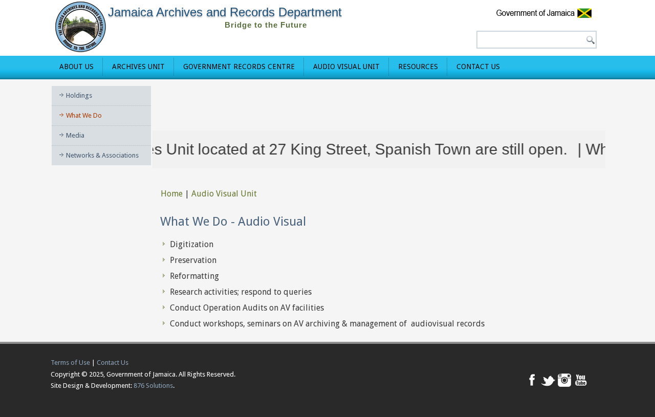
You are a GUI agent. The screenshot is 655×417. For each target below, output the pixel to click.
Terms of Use (70, 362)
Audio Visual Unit (346, 66)
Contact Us (478, 66)
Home (172, 194)
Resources (418, 66)
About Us (76, 66)
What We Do (84, 115)
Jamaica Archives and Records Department (225, 12)
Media (75, 135)
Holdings (79, 95)
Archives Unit (138, 66)
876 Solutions (153, 385)
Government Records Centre (239, 66)
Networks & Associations (102, 155)
